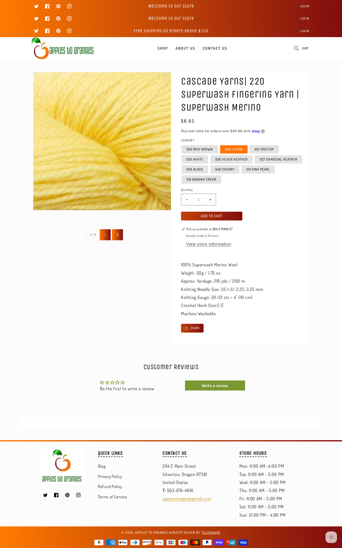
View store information (208, 244)
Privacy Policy (110, 476)
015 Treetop (264, 149)
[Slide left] (105, 234)
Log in (304, 6)
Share (195, 328)
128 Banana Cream (201, 179)
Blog (102, 466)
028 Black (195, 169)
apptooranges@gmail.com (186, 498)
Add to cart (212, 216)
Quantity (187, 190)
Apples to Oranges (151, 532)
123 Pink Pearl (258, 169)
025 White (195, 159)
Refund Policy (110, 486)
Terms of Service (112, 496)
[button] (296, 48)
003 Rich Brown (200, 149)
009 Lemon (234, 149)
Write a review (215, 385)
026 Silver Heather (231, 159)
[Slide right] (117, 234)
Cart (305, 48)
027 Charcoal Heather (278, 159)
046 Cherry (224, 169)
